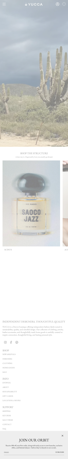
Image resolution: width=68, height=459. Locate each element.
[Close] (62, 435)
